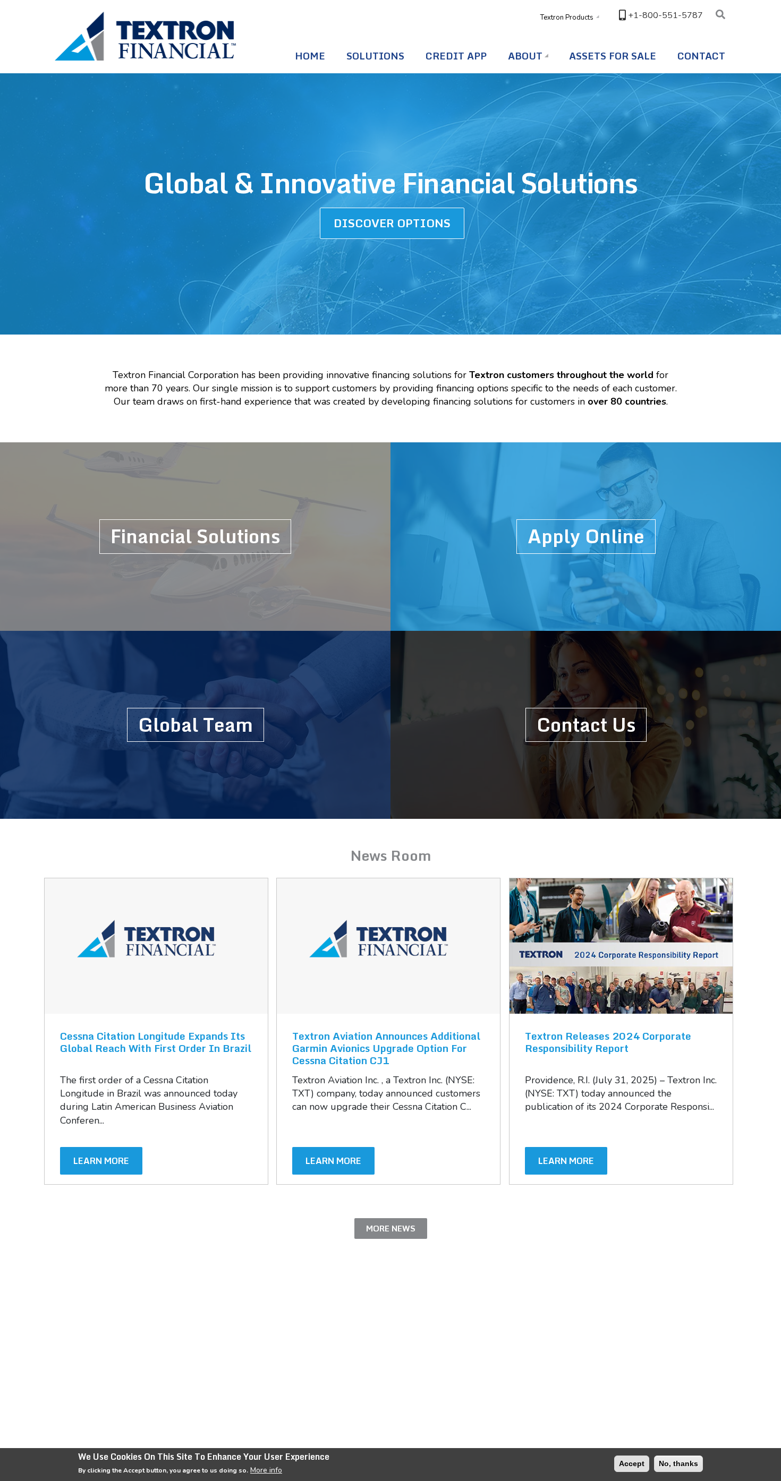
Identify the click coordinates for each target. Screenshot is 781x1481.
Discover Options (392, 223)
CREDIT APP (456, 56)
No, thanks (678, 1463)
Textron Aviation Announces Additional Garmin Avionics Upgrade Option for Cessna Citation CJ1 (386, 1048)
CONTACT (701, 56)
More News (390, 1228)
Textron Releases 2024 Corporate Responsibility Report (608, 1042)
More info (266, 1470)
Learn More (101, 1161)
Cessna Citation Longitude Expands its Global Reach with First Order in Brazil (155, 1042)
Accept (631, 1463)
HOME (310, 56)
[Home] (148, 36)
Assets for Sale (612, 56)
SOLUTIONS (375, 56)
